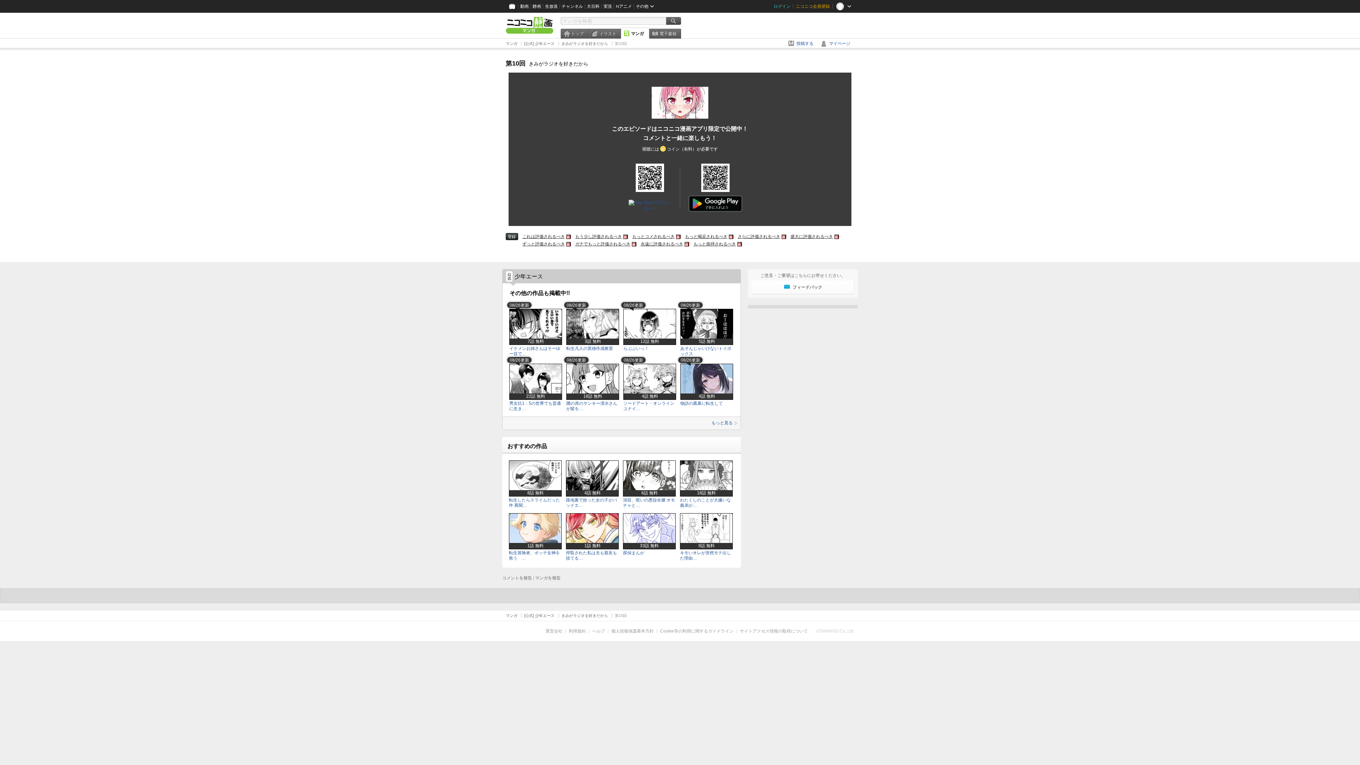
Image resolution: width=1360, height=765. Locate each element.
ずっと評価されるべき (543, 244)
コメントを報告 (517, 578)
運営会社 (553, 631)
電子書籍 (667, 33)
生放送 (551, 6)
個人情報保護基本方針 (632, 631)
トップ (577, 33)
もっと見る (722, 422)
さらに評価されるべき (759, 236)
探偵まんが (633, 552)
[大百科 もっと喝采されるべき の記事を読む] (731, 236)
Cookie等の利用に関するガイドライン (696, 631)
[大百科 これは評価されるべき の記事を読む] (568, 236)
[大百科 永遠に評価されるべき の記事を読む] (687, 244)
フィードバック (807, 287)
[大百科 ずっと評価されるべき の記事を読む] (568, 244)
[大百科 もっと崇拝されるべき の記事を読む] (739, 244)
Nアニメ (624, 6)
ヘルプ (598, 631)
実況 (608, 6)
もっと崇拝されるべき (714, 244)
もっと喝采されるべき (706, 236)
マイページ (839, 43)
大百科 (593, 6)
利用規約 (577, 631)
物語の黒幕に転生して (701, 403)
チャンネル (572, 6)
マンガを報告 (548, 578)
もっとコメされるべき (653, 236)
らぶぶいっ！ (636, 348)
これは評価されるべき (543, 236)
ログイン (782, 6)
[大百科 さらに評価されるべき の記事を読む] (784, 236)
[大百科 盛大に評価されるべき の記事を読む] (836, 236)
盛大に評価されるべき (811, 236)
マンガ (637, 33)
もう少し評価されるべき (598, 236)
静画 (537, 6)
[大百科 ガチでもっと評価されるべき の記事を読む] (634, 244)
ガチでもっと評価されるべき (602, 244)
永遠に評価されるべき (662, 244)
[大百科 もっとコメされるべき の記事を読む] (678, 236)
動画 (524, 6)
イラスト (607, 33)
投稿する (805, 43)
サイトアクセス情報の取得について (774, 631)
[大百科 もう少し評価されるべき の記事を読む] (625, 236)
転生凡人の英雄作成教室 (589, 348)
